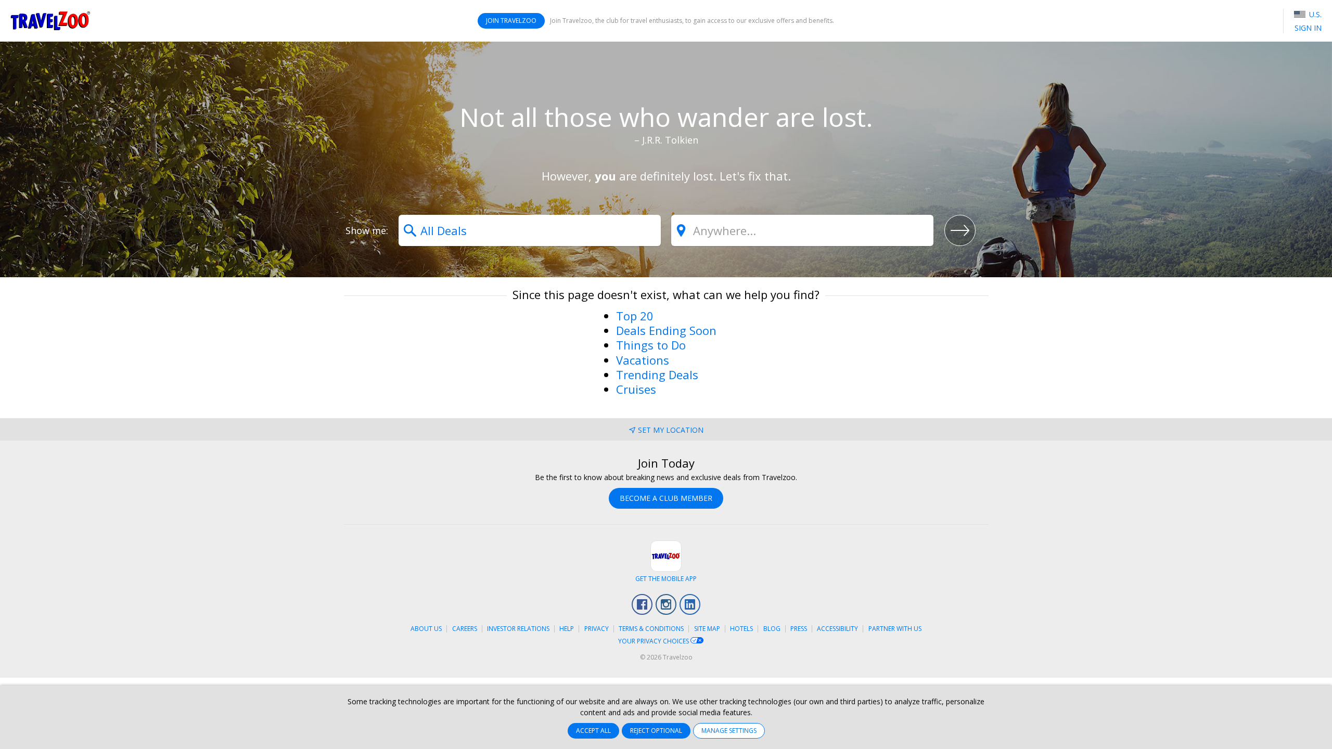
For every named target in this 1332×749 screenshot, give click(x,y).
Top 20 (635, 316)
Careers (464, 628)
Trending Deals (657, 374)
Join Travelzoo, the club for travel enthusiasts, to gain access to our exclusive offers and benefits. (692, 21)
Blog (771, 628)
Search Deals (960, 230)
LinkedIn (690, 604)
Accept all (593, 730)
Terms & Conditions (651, 628)
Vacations (642, 360)
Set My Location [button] (670, 430)
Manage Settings (729, 730)
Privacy (596, 628)
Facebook (642, 604)
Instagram (666, 604)
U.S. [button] (1314, 14)
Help (566, 628)
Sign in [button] (1308, 28)
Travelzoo (50, 20)
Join (511, 20)
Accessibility (837, 628)
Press (798, 628)
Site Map (707, 628)
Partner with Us (894, 628)
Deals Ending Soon (666, 330)
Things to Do (651, 345)
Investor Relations (518, 628)
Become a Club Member (666, 498)
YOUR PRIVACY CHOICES (654, 641)
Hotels (741, 628)
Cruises (636, 389)
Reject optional (656, 730)
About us (426, 628)
